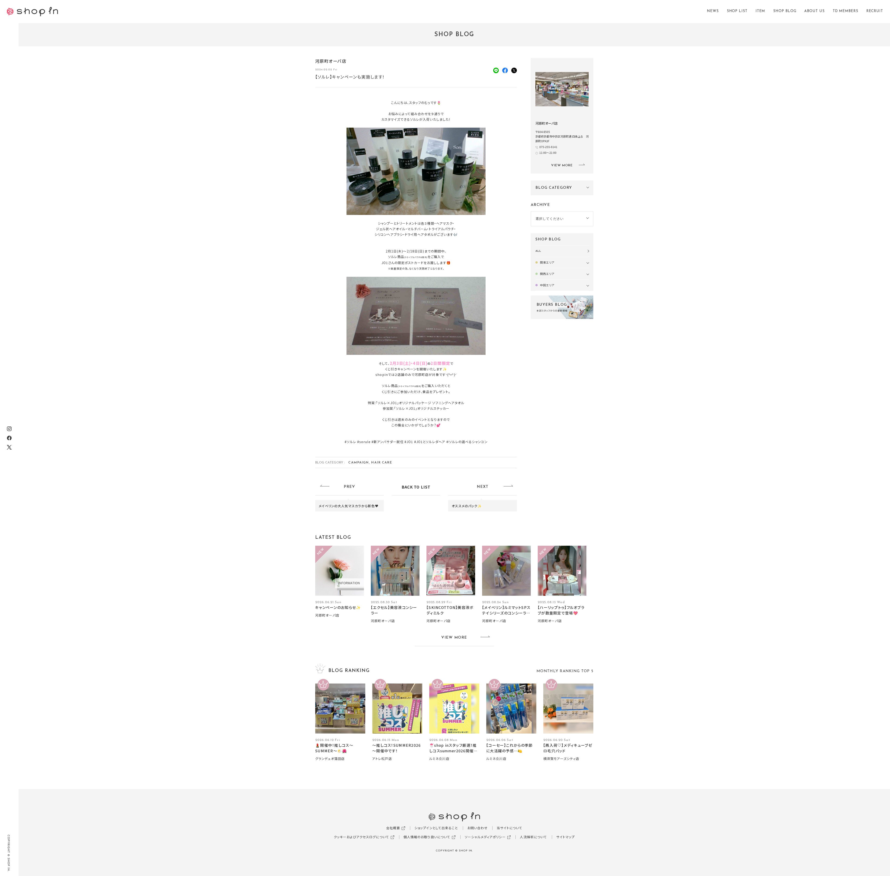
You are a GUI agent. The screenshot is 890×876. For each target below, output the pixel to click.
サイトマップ (565, 837)
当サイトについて (509, 828)
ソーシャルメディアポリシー (485, 837)
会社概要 (393, 828)
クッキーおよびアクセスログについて (361, 837)
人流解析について (533, 837)
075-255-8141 (548, 147)
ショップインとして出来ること (436, 828)
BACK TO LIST (416, 487)
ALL (538, 251)
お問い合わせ (477, 828)
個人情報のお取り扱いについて (427, 837)
